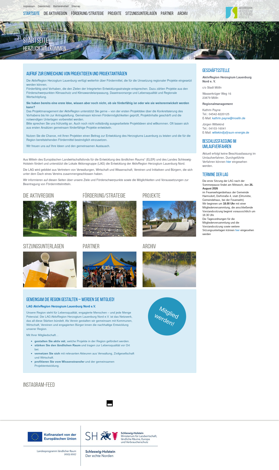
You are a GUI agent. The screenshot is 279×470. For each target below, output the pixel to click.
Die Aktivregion (55, 13)
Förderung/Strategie (87, 13)
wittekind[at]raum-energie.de (230, 132)
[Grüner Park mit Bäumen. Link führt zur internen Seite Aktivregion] (50, 219)
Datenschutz (44, 6)
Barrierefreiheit (61, 6)
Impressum (29, 6)
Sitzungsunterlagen (141, 13)
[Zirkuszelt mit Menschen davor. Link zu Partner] (109, 269)
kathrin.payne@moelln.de (228, 118)
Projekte (114, 13)
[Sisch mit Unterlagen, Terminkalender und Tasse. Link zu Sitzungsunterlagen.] (50, 269)
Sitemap (75, 6)
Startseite (31, 13)
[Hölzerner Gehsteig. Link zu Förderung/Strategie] (109, 219)
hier (229, 162)
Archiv (182, 13)
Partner (167, 13)
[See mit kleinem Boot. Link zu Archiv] (169, 269)
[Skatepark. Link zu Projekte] (169, 219)
